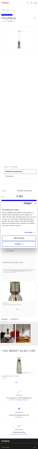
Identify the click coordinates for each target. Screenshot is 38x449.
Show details (28, 232)
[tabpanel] (19, 286)
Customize (18, 244)
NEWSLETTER (19, 429)
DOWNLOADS (19, 417)
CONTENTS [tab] (14, 319)
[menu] (35, 2)
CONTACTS (19, 395)
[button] (35, 2)
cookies (9, 212)
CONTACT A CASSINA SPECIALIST (19, 399)
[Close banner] (35, 203)
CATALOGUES (19, 412)
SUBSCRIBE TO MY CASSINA (19, 434)
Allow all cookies (19, 238)
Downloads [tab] (10, 251)
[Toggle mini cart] (31, 2)
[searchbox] (28, 3)
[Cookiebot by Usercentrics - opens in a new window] (23, 203)
